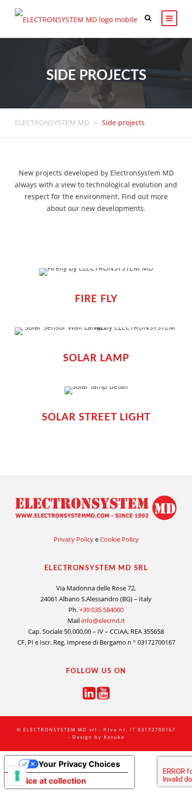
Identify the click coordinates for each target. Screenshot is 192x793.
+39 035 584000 (101, 609)
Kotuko (114, 737)
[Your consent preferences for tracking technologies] (17, 775)
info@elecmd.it (102, 620)
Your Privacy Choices (79, 764)
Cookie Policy (119, 539)
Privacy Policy (74, 539)
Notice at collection (49, 781)
